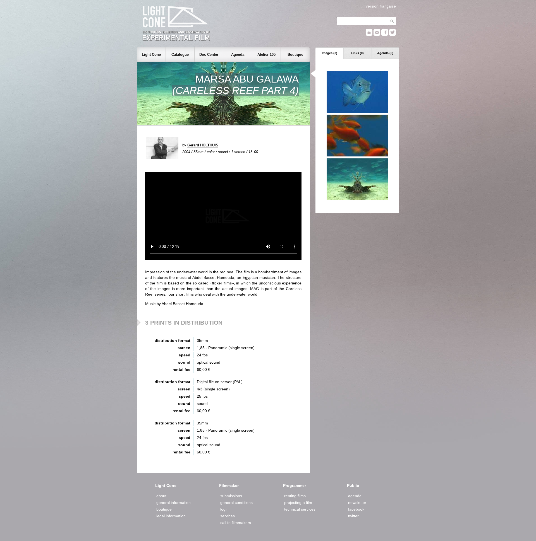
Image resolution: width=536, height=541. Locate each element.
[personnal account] (369, 34)
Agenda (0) (385, 53)
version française (381, 6)
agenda (355, 496)
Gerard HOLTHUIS (202, 145)
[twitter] (392, 34)
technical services (299, 509)
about (161, 496)
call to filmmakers (235, 522)
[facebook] (384, 34)
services (227, 516)
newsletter (357, 502)
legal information (171, 516)
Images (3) (329, 53)
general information (173, 502)
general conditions (236, 502)
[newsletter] (377, 34)
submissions (231, 496)
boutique (164, 509)
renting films (295, 496)
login (224, 509)
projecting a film (298, 502)
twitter (353, 516)
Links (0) (357, 53)
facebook (356, 509)
